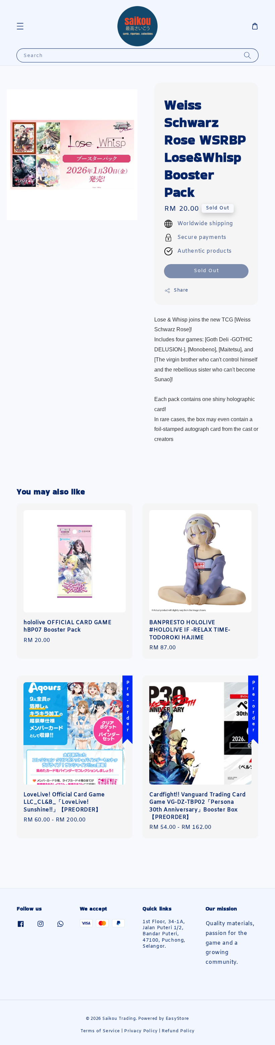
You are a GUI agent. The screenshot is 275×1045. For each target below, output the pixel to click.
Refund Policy (178, 1031)
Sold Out (206, 270)
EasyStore (177, 1019)
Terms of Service (100, 1031)
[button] (20, 26)
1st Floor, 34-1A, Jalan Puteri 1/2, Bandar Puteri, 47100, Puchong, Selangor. (164, 934)
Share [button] (181, 290)
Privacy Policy (141, 1031)
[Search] (247, 55)
